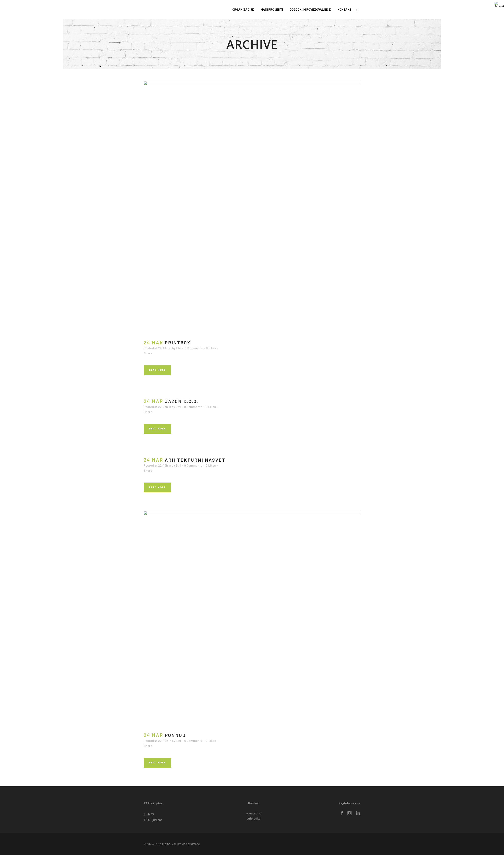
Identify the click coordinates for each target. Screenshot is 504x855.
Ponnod (175, 735)
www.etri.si (254, 813)
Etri (178, 348)
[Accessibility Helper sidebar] (499, 4)
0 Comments (193, 348)
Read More (157, 370)
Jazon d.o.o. (181, 401)
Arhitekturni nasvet (195, 460)
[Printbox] (252, 208)
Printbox (178, 342)
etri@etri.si (253, 818)
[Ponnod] (252, 619)
